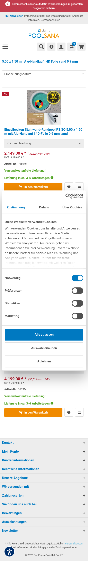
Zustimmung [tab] (16, 207)
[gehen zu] (7, 47)
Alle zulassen (44, 334)
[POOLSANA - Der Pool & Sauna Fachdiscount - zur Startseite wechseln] (44, 33)
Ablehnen (44, 361)
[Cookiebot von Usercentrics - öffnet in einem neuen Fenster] (65, 196)
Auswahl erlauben (44, 348)
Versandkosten (73, 543)
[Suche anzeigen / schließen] (41, 47)
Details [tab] (44, 207)
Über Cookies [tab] (72, 207)
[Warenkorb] (81, 47)
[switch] (77, 290)
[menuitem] (7, 47)
